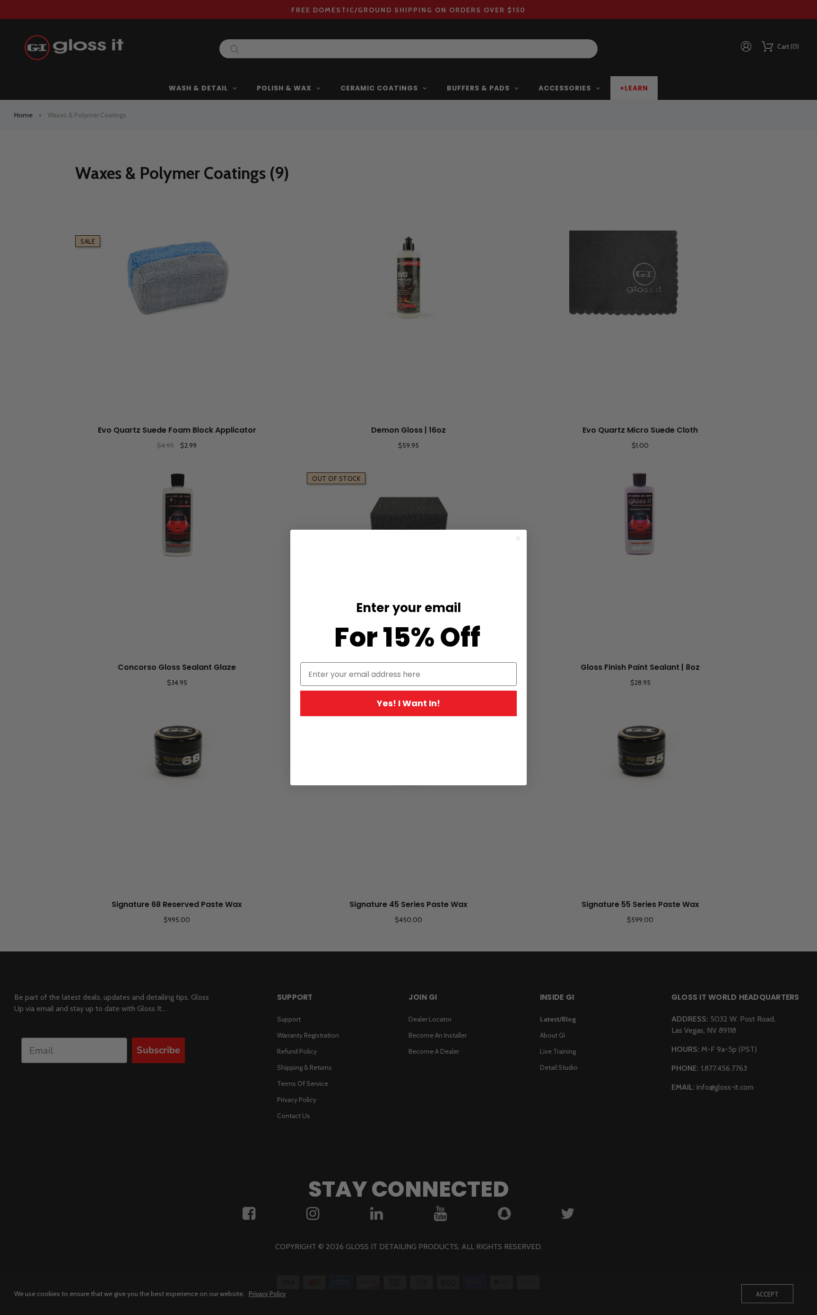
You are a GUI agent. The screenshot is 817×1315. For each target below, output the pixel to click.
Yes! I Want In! (408, 703)
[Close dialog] (518, 538)
